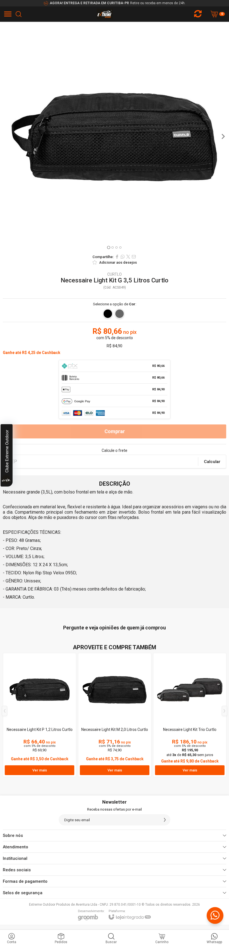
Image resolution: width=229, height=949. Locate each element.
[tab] (108, 247)
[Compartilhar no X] (128, 257)
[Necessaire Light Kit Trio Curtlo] (189, 715)
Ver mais (39, 770)
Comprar (114, 431)
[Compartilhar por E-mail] (134, 257)
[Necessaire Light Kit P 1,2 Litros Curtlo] (39, 715)
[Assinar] (164, 819)
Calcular (212, 461)
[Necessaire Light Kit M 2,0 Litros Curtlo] (114, 715)
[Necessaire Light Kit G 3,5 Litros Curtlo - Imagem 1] (114, 136)
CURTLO (114, 274)
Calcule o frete (114, 450)
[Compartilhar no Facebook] (117, 257)
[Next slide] (223, 136)
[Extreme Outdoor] (105, 14)
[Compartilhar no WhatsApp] (123, 257)
